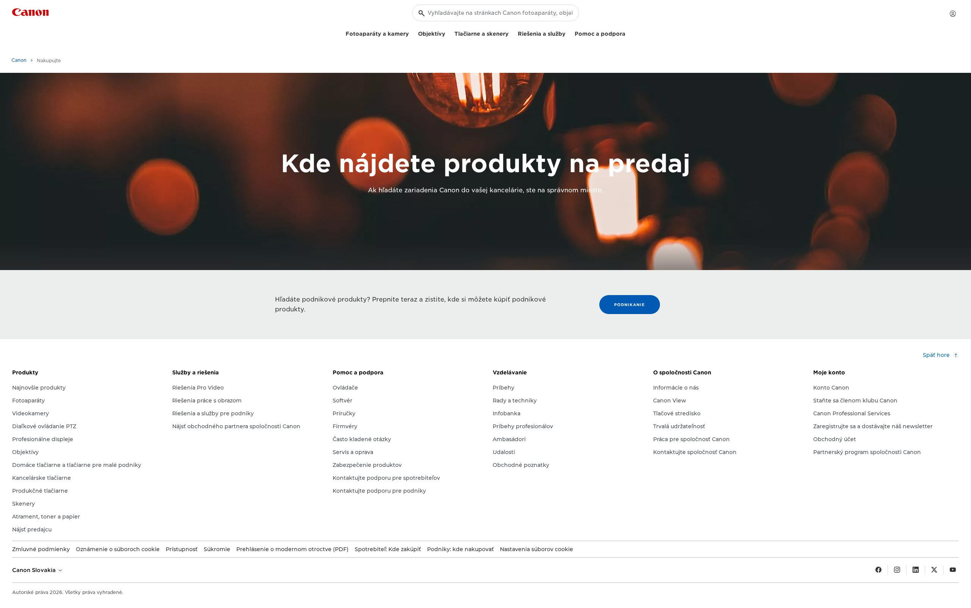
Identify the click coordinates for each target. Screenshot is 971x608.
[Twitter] (934, 570)
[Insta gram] (897, 570)
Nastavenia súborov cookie (536, 549)
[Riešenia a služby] (569, 33)
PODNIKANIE (629, 304)
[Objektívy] (448, 33)
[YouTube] (953, 570)
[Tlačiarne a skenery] (512, 33)
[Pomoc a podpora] (628, 33)
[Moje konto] (953, 14)
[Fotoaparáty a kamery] (412, 33)
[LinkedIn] (915, 570)
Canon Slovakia (34, 570)
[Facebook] (878, 570)
